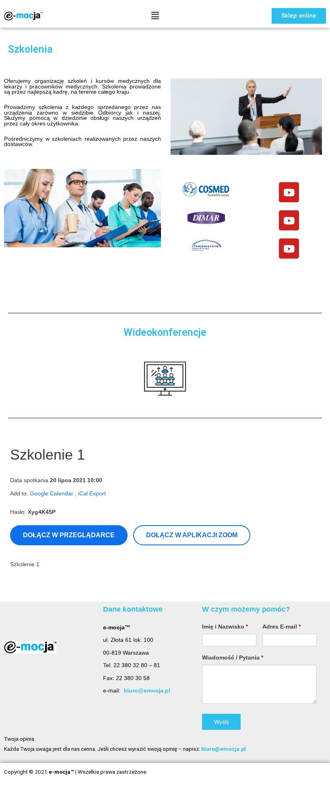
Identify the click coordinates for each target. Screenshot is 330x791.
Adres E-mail (281, 626)
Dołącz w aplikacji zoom (191, 535)
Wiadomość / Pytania (232, 657)
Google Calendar (51, 494)
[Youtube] (289, 192)
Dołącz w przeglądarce (69, 535)
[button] (299, 16)
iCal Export (92, 494)
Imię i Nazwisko (225, 626)
